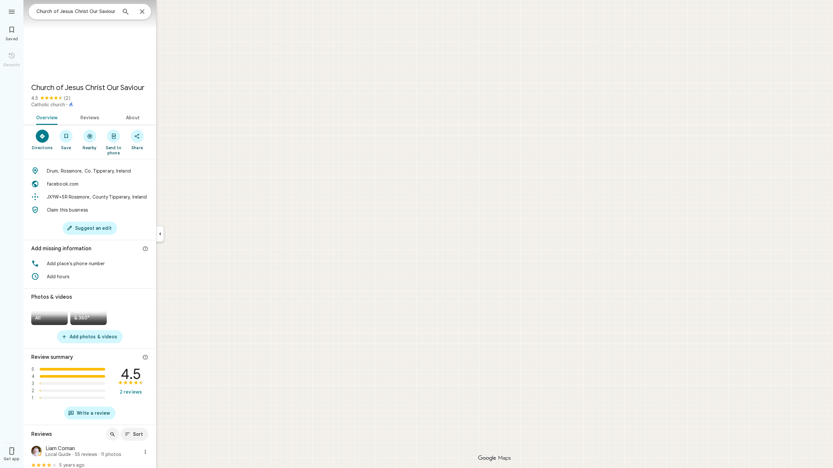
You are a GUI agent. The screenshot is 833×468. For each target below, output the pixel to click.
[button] (89, 263)
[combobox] (76, 11)
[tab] (45, 117)
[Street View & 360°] (88, 316)
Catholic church (48, 105)
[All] (49, 316)
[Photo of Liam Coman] (36, 452)
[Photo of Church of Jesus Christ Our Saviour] (89, 39)
